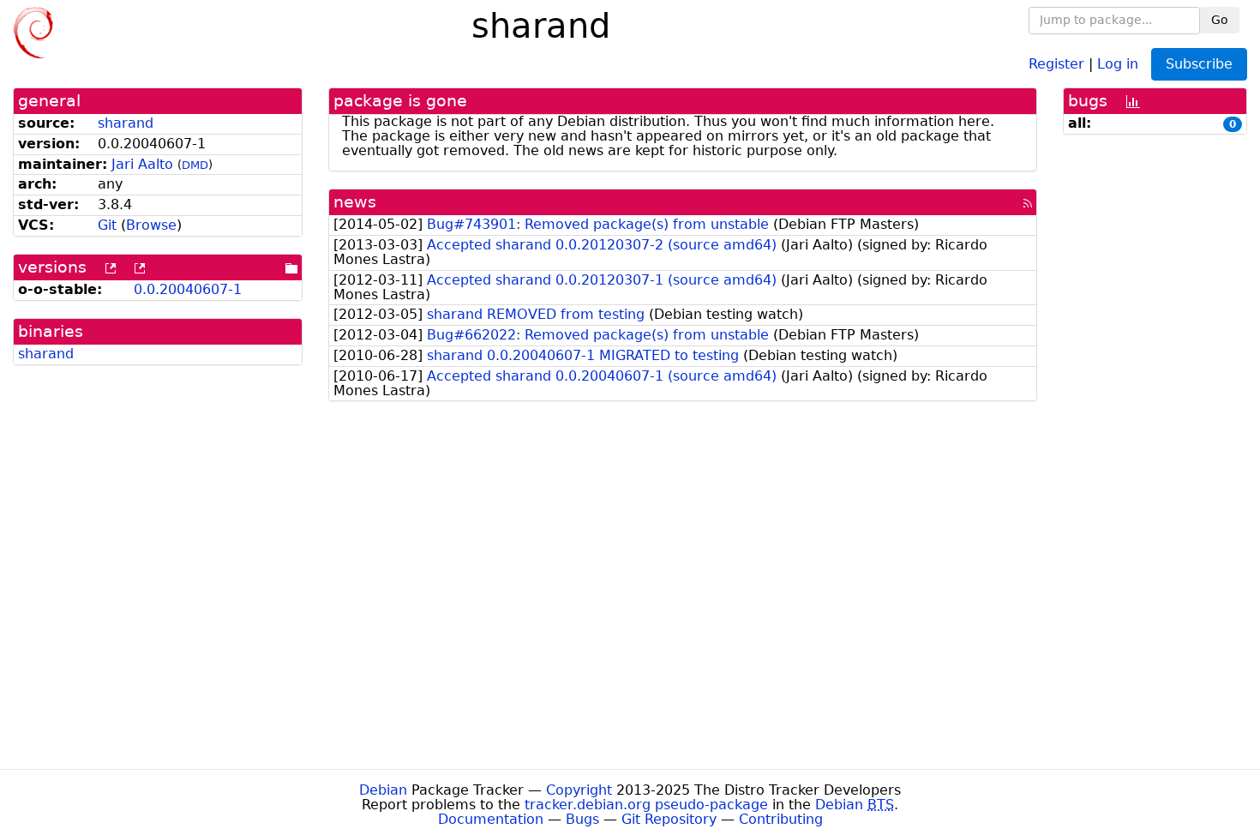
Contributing (781, 819)
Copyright (579, 790)
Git (107, 225)
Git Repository (669, 819)
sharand (125, 123)
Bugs (582, 819)
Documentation (490, 819)
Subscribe (1199, 64)
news (354, 202)
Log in (1117, 63)
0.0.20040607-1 (188, 289)
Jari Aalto (142, 164)
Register (1056, 63)
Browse (151, 225)
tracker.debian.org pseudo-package (646, 804)
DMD (195, 165)
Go (1219, 20)
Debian (383, 790)
